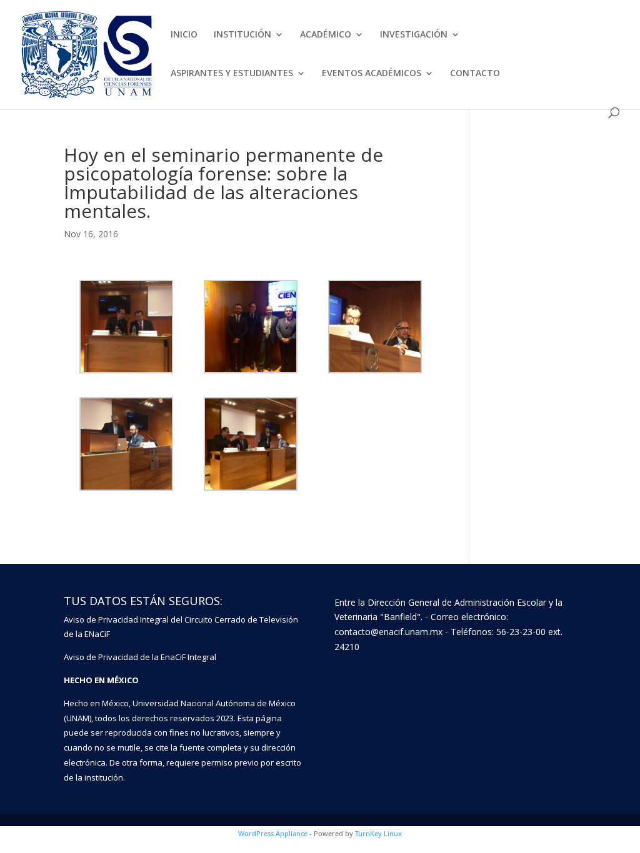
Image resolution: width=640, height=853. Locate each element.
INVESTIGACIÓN (414, 35)
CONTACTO (475, 74)
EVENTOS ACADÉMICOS (371, 74)
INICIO (184, 35)
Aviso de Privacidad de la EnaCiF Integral (140, 657)
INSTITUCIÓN (242, 35)
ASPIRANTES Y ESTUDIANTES (232, 74)
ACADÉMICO (325, 35)
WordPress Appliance (273, 833)
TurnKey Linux (378, 833)
